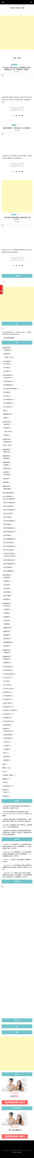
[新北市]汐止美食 (8, 550)
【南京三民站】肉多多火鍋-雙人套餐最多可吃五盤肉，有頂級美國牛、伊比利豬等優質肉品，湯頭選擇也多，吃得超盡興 (17, 875)
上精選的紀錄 (6, 725)
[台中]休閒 (6, 364)
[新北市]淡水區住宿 (9, 556)
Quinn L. (6, 859)
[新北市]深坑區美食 (8, 560)
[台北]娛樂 (6, 392)
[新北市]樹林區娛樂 (8, 493)
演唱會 (5, 417)
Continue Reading (17, 108)
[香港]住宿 (6, 756)
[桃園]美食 (6, 635)
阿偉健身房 (6, 796)
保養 (4, 764)
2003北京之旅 (6, 685)
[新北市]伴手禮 (7, 513)
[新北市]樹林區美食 (8, 546)
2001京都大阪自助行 (8, 674)
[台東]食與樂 (6, 439)
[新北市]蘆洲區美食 (8, 563)
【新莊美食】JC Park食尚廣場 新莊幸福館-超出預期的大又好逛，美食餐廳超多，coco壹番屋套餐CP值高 (17, 846)
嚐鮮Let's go (6, 768)
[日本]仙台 (6, 742)
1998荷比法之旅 (7, 666)
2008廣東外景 (6, 717)
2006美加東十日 (7, 706)
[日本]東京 (6, 745)
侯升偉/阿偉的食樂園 (8, 338)
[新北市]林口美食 (8, 542)
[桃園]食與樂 (6, 603)
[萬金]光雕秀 (6, 488)
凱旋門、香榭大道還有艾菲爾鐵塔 (21, 859)
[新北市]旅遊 (6, 535)
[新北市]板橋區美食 (8, 539)
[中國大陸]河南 (7, 734)
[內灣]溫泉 (6, 581)
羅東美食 (5, 482)
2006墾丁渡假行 (7, 703)
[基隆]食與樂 (6, 456)
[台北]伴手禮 (6, 377)
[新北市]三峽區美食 (8, 499)
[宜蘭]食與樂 (6, 462)
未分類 (4, 782)
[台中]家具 (6, 367)
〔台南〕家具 (7, 431)
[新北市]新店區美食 (8, 528)
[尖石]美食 (6, 588)
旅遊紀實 (5, 779)
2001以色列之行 (7, 677)
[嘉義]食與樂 (6, 449)
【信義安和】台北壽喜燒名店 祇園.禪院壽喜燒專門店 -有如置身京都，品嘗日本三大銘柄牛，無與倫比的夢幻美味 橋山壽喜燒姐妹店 (17, 832)
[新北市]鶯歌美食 (8, 571)
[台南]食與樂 (6, 422)
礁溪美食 (5, 472)
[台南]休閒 (6, 424)
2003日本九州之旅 (8, 688)
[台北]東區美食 (7, 399)
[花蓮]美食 (6, 652)
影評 (4, 771)
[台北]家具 (6, 396)
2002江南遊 (6, 681)
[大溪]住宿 (6, 620)
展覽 (4, 410)
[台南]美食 (6, 428)
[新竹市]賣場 (6, 595)
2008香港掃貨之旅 (8, 721)
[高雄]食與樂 (6, 656)
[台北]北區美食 (14, 64)
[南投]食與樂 (6, 347)
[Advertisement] (17, 33)
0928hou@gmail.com (14, 334)
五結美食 (5, 465)
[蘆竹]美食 (6, 638)
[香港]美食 (6, 760)
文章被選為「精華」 (8, 775)
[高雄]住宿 (6, 659)
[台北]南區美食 (7, 385)
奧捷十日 (5, 792)
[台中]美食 (6, 371)
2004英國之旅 (6, 692)
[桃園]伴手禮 (6, 627)
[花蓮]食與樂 (6, 650)
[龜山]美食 (6, 646)
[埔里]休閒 (6, 353)
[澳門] (5, 753)
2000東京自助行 (7, 670)
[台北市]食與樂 (7, 375)
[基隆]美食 (6, 458)
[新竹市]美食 (6, 592)
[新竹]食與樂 (6, 575)
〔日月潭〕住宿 (7, 357)
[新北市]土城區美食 (8, 520)
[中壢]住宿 (6, 606)
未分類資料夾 (6, 786)
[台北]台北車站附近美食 (9, 388)
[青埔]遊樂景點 (7, 642)
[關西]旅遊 (6, 599)
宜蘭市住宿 (6, 468)
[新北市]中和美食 (8, 506)
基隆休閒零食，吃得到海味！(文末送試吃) (17, 128)
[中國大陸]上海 (7, 731)
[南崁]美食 (6, 616)
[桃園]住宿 (6, 631)
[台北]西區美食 (7, 403)
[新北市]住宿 (6, 517)
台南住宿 (5, 435)
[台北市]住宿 (6, 407)
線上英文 (4, 1079)
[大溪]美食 (6, 624)
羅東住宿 (5, 478)
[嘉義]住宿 (6, 452)
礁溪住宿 (6, 474)
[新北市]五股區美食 (8, 509)
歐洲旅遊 (5, 789)
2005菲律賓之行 (7, 699)
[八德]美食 (6, 613)
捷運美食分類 (7, 414)
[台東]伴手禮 (6, 441)
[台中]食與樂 (6, 361)
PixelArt (6, 844)
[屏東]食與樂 (6, 486)
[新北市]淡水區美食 (8, 553)
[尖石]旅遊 (6, 584)
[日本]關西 (6, 749)
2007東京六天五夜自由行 (9, 710)
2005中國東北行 (7, 695)
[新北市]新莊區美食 (8, 531)
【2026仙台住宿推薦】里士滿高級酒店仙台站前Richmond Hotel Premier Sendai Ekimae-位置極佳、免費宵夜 (17, 813)
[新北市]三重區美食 (8, 502)
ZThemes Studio (17, 1152)
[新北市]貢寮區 (7, 567)
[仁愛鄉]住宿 (6, 350)
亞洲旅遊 (5, 728)
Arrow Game (7, 852)
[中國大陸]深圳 (7, 738)
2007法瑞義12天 (7, 714)
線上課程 (4, 1113)
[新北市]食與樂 (7, 496)
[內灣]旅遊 (6, 577)
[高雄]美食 (14, 214)
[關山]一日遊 (6, 445)
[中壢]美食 (6, 609)
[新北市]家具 (6, 524)
